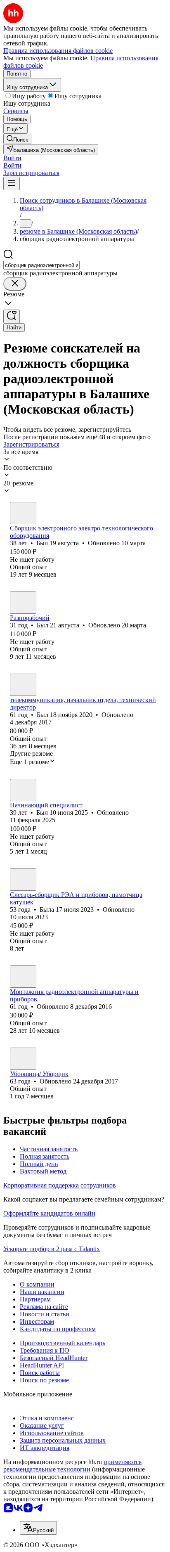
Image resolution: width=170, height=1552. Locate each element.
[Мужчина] (23, 513)
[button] (12, 157)
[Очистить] (14, 284)
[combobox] (41, 265)
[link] (17, 139)
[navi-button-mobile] (11, 183)
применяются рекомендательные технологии (72, 1465)
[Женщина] (23, 879)
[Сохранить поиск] (11, 316)
